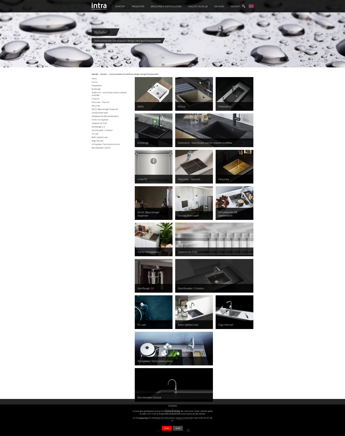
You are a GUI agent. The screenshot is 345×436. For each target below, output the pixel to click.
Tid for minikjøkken (100, 119)
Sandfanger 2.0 (98, 126)
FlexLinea (96, 105)
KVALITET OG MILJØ (198, 6)
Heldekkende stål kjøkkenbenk (105, 116)
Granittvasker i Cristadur (102, 130)
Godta (166, 428)
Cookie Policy (144, 418)
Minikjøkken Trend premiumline (106, 144)
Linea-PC (96, 98)
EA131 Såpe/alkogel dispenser (105, 109)
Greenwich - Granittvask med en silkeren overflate (109, 93)
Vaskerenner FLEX (99, 123)
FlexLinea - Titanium (101, 102)
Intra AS (95, 74)
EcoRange (96, 89)
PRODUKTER (138, 6)
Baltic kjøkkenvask (100, 137)
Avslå (178, 428)
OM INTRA (219, 6)
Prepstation (97, 85)
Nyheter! (103, 74)
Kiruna (94, 82)
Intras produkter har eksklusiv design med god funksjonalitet (133, 74)
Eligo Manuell (98, 140)
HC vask (95, 133)
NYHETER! (120, 6)
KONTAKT (235, 6)
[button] (243, 6)
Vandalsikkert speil (100, 112)
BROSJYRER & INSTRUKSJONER (166, 6)
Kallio (94, 78)
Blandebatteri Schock (101, 147)
